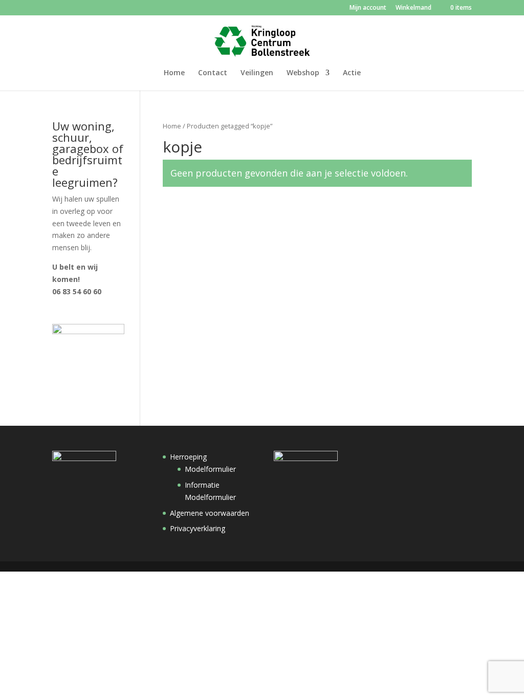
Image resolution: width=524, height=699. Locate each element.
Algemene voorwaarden (209, 513)
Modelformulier (210, 469)
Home (174, 73)
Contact (212, 73)
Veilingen (257, 73)
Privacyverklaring (197, 528)
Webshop (303, 73)
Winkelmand (413, 8)
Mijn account (368, 8)
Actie (352, 73)
